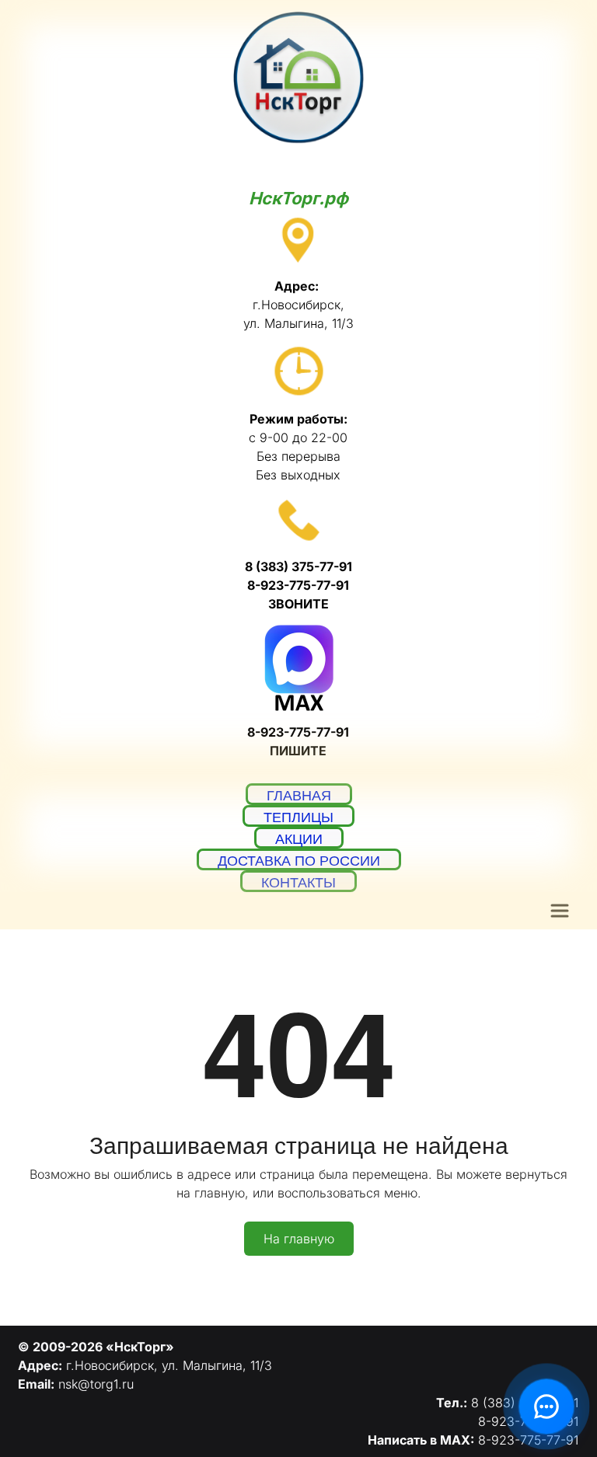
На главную (299, 1238)
